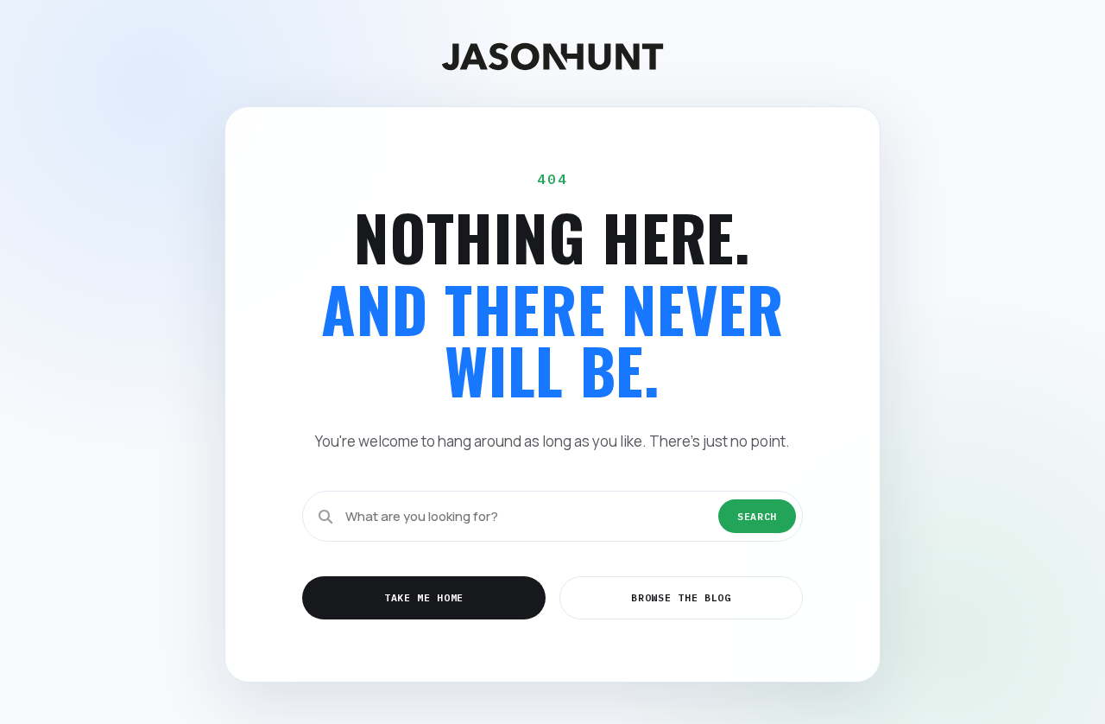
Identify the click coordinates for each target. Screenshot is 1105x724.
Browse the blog (680, 597)
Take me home (424, 597)
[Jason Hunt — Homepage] (552, 56)
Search (757, 516)
